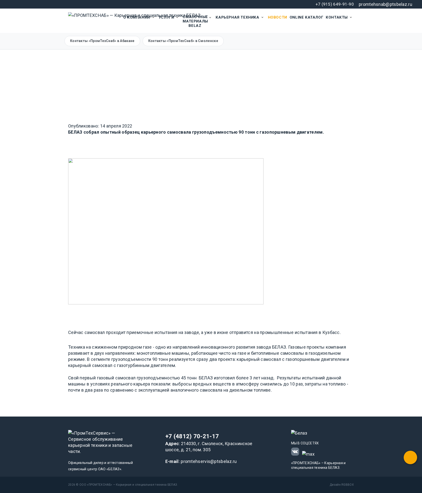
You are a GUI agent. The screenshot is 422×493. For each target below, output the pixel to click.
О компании (136, 17)
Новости (277, 17)
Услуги (166, 17)
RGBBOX (347, 484)
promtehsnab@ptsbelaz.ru (385, 4)
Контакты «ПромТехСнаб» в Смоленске (183, 41)
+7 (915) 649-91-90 (335, 4)
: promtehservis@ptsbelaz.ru (201, 461)
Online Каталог (306, 17)
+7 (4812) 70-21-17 (192, 436)
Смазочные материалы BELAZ (195, 21)
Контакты (337, 17)
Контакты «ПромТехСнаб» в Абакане (102, 41)
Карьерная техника (237, 17)
